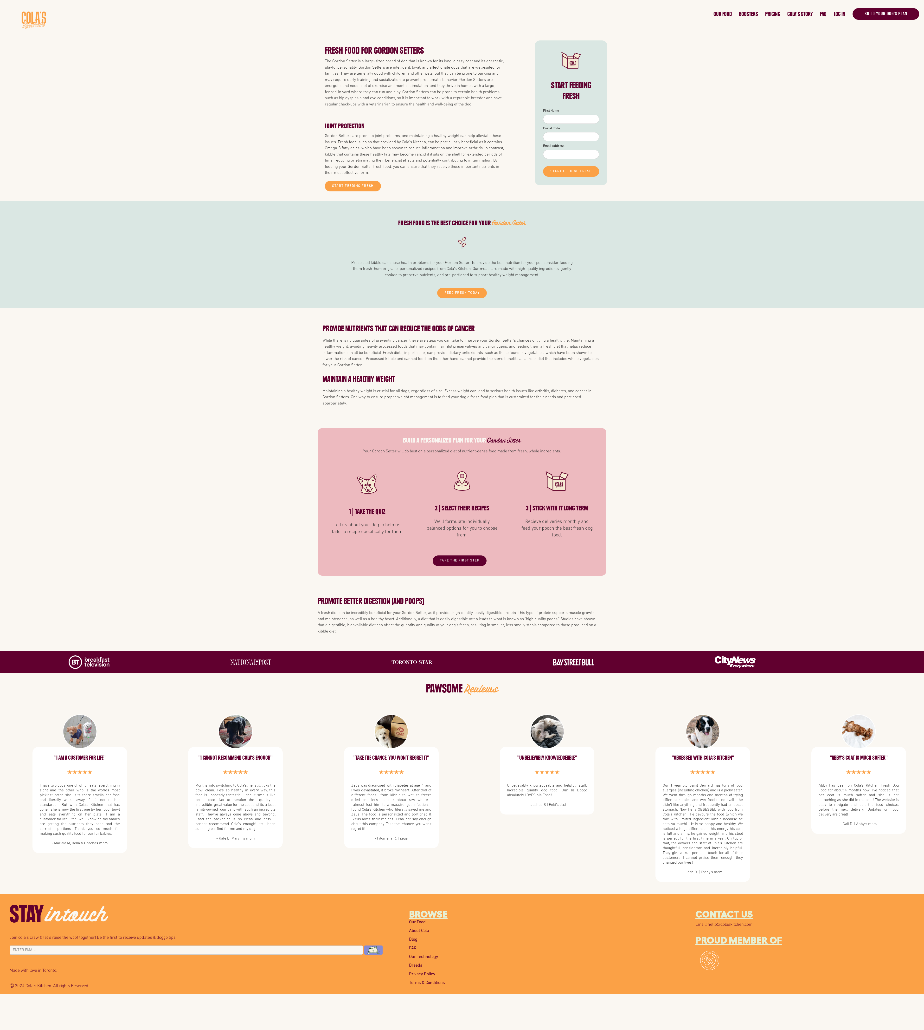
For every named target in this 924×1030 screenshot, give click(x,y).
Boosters (748, 13)
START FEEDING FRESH (353, 186)
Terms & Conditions (427, 983)
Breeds (415, 966)
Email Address (554, 146)
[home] (366, 12)
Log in (839, 13)
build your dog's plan (886, 14)
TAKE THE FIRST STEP (460, 560)
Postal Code (551, 128)
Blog (413, 940)
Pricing (772, 13)
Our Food (722, 13)
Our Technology (423, 957)
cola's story (800, 13)
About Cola (419, 931)
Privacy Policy (422, 974)
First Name (551, 111)
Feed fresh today (462, 293)
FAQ (823, 13)
